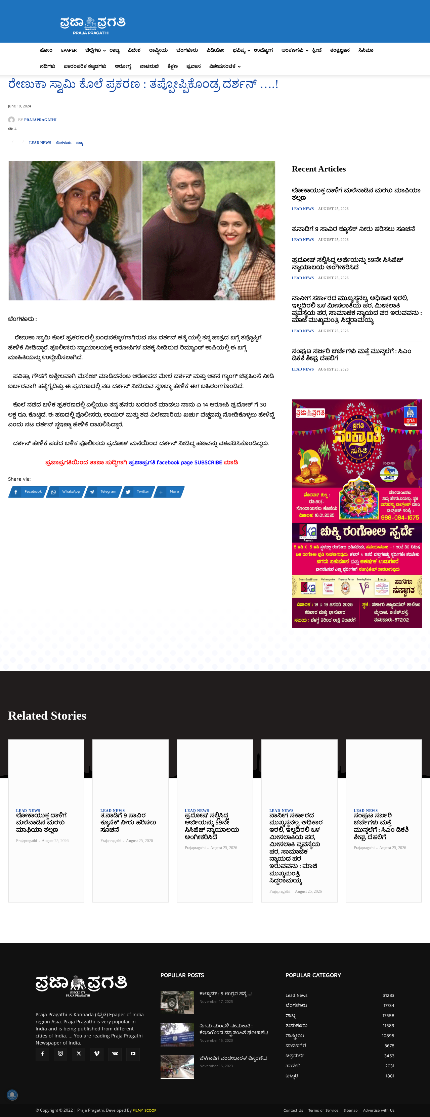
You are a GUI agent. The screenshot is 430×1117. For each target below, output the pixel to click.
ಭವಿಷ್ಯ (239, 51)
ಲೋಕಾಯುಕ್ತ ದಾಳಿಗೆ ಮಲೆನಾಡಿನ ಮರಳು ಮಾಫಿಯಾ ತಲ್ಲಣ (356, 195)
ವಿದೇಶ (134, 51)
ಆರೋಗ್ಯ (123, 67)
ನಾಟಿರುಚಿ (149, 67)
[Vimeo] (96, 1054)
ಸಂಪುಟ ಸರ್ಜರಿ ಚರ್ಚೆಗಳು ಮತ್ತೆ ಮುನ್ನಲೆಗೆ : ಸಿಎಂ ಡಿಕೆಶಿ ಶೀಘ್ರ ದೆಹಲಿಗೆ (351, 356)
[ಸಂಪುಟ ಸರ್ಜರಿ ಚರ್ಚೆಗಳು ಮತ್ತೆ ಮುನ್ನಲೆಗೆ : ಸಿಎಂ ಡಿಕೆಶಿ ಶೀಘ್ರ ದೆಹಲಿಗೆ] (383, 770)
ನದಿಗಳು (47, 67)
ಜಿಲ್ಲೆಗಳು (93, 51)
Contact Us (293, 1111)
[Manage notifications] (12, 1094)
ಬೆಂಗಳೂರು (187, 51)
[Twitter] (78, 1054)
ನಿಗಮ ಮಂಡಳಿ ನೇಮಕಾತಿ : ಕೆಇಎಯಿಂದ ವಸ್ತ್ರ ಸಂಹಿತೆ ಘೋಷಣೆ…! (234, 1029)
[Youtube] (133, 1054)
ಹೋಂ (46, 51)
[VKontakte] (115, 1054)
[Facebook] (42, 1054)
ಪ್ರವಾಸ (193, 67)
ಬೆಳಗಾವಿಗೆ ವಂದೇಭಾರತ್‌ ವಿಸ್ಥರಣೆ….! (233, 1059)
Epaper (69, 51)
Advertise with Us (378, 1111)
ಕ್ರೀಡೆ (316, 51)
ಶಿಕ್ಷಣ (173, 67)
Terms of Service (323, 1111)
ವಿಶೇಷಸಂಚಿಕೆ (222, 67)
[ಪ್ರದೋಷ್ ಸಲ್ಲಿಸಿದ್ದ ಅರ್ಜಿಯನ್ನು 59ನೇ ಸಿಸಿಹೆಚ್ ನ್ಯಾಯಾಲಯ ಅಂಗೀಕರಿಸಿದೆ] (214, 770)
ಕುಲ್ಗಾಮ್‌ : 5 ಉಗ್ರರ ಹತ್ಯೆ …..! (226, 994)
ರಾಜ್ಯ (114, 51)
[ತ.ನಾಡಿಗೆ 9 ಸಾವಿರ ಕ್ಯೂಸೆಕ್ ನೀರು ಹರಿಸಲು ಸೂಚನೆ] (130, 770)
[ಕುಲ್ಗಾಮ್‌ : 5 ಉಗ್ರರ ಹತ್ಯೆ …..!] (177, 1002)
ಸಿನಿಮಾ (366, 51)
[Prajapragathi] (13, 119)
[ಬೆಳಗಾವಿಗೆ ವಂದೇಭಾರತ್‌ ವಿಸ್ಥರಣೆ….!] (177, 1067)
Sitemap (351, 1111)
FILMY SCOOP (145, 1110)
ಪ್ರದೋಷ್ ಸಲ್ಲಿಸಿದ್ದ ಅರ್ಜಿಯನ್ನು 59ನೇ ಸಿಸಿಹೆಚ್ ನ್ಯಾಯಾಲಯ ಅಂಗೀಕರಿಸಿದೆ (347, 264)
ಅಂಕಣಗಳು (292, 51)
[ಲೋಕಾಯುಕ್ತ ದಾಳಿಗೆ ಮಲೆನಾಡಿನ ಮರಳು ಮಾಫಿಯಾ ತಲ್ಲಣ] (46, 770)
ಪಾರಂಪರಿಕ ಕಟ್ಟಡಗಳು (85, 67)
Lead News (40, 143)
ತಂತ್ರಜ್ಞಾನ (340, 51)
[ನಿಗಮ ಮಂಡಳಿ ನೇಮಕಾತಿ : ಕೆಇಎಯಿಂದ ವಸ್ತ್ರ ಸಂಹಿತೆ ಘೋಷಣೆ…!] (177, 1035)
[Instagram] (60, 1054)
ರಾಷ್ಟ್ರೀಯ (158, 51)
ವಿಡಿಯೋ (215, 51)
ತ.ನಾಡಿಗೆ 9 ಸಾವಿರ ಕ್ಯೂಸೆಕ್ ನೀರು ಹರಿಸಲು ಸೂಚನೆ (353, 230)
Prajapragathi (40, 120)
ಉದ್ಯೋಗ (263, 51)
